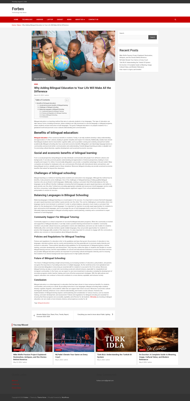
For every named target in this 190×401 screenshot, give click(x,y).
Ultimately (93, 297)
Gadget (60, 19)
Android (39, 19)
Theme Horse (41, 397)
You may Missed (20, 325)
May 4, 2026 (143, 362)
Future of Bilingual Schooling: (49, 115)
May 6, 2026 (59, 360)
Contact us (93, 19)
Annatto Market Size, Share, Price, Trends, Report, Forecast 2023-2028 (53, 315)
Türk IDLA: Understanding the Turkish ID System (135, 62)
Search (122, 33)
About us (79, 19)
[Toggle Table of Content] (66, 100)
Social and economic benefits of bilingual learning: (54, 105)
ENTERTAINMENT (19, 350)
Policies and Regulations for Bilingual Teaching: (54, 113)
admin (47, 95)
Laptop (50, 19)
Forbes (18, 9)
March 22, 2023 (39, 95)
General (100, 350)
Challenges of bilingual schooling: (49, 107)
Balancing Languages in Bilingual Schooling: (52, 109)
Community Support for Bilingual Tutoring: (53, 111)
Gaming (58, 350)
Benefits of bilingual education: (46, 103)
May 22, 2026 (17, 362)
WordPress (65, 397)
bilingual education (43, 303)
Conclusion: (45, 116)
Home (16, 19)
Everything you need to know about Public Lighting (94, 314)
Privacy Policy (16, 388)
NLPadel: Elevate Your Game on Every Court (134, 60)
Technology (27, 19)
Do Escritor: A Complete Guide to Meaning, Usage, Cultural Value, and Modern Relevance (157, 357)
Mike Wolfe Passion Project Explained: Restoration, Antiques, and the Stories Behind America (30, 357)
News (69, 19)
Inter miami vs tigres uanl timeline (130, 69)
